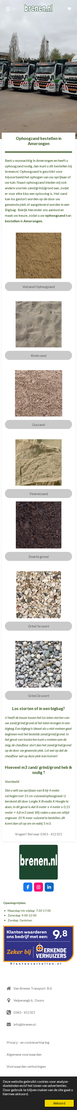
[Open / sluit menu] (8, 8)
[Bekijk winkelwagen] (69, 8)
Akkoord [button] (59, 1103)
